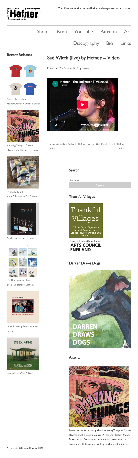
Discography (86, 42)
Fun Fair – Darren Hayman (20, 238)
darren (85, 68)
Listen (60, 31)
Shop (42, 31)
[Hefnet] (24, 18)
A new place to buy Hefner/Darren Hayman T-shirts (23, 101)
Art (127, 31)
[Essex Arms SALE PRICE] (23, 354)
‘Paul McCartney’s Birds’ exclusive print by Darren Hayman (20, 282)
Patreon (108, 31)
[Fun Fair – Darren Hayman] (23, 219)
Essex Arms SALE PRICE (19, 372)
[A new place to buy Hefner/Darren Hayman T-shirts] (23, 80)
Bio (109, 42)
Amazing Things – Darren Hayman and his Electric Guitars (23, 147)
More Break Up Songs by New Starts (22, 328)
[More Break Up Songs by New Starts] (23, 307)
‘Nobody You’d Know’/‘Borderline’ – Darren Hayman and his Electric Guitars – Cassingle (23, 194)
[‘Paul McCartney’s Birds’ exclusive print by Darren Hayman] (23, 261)
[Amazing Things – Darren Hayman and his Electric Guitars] (23, 126)
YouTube (83, 31)
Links (125, 42)
